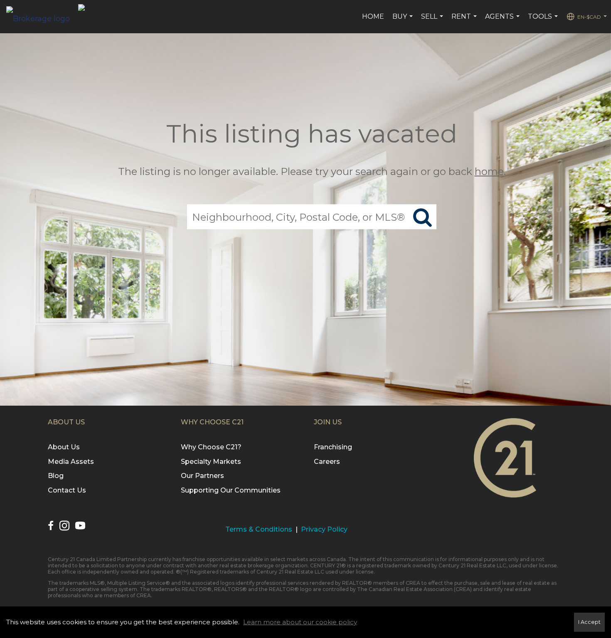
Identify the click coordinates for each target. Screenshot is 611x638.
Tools (544, 20)
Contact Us (67, 490)
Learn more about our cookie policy (300, 622)
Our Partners (202, 476)
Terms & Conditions (258, 529)
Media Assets (71, 462)
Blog (56, 476)
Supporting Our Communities (231, 490)
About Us (64, 447)
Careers (327, 462)
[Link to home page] (42, 16)
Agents (503, 20)
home (489, 171)
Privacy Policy (324, 529)
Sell (433, 20)
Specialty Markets (211, 462)
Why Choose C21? (211, 447)
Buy (403, 20)
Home (373, 16)
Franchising (333, 447)
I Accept (589, 622)
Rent (465, 20)
